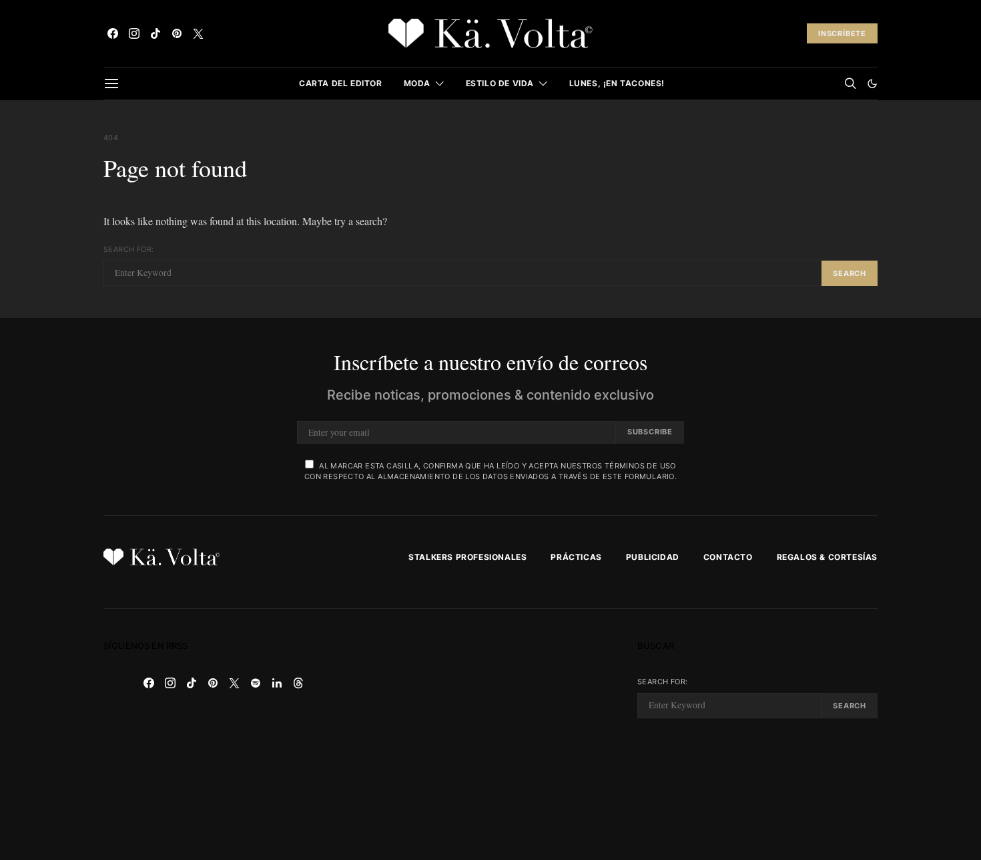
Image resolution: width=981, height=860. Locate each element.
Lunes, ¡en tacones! (617, 83)
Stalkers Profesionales (467, 557)
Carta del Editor (340, 83)
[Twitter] (198, 33)
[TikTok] (155, 33)
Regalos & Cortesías (827, 557)
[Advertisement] (490, 734)
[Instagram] (134, 33)
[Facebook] (112, 33)
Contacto (728, 557)
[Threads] (298, 683)
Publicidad (652, 557)
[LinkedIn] (277, 683)
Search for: (128, 249)
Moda (417, 83)
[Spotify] (255, 683)
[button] (872, 83)
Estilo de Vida (500, 83)
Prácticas (576, 557)
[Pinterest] (177, 33)
